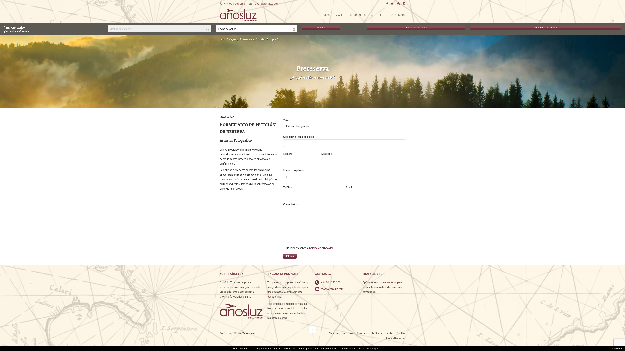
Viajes (340, 15)
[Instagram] (404, 3)
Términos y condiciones (341, 333)
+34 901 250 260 (234, 3)
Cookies (401, 333)
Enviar (291, 256)
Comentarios (290, 204)
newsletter (390, 282)
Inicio (326, 15)
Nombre (287, 153)
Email (349, 187)
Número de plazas (293, 170)
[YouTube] (398, 3)
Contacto (398, 15)
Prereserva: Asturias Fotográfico (260, 39)
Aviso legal (362, 333)
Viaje (286, 120)
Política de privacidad (382, 333)
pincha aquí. (372, 348)
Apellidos (326, 153)
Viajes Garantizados (416, 27)
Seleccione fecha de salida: (298, 136)
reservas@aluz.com (266, 3)
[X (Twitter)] (392, 3)
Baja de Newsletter (395, 338)
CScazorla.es (248, 333)
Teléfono (288, 187)
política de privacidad (321, 248)
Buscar (321, 27)
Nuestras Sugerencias (545, 27)
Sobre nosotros (361, 15)
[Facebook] (387, 3)
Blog (382, 15)
